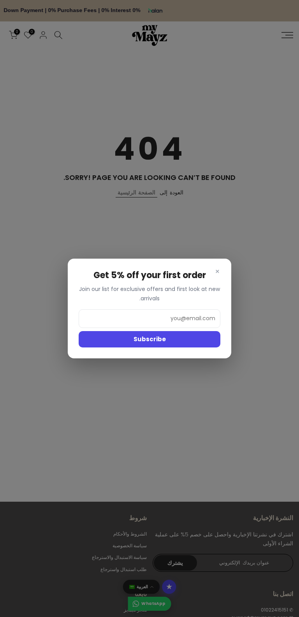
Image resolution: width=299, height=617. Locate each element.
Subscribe (150, 339)
